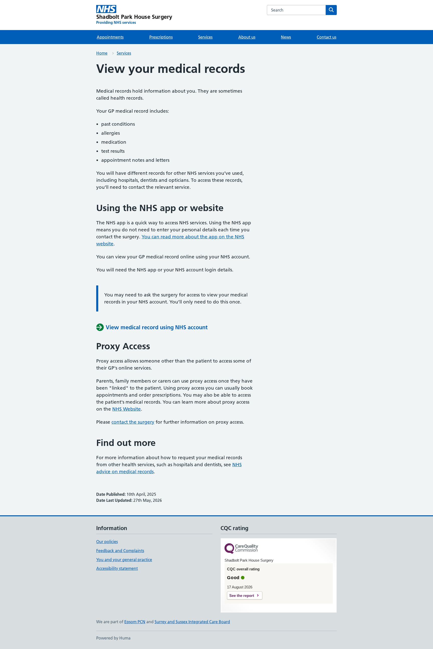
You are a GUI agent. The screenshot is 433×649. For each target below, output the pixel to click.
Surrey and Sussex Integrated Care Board (192, 621)
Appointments (110, 37)
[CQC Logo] (241, 549)
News (286, 37)
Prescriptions (161, 37)
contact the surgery (133, 422)
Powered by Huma (113, 637)
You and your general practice (124, 559)
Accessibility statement (117, 568)
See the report (241, 595)
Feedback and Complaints (120, 550)
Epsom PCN (134, 621)
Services (205, 37)
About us (246, 37)
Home (101, 53)
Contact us (326, 37)
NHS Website (126, 409)
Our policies (107, 541)
